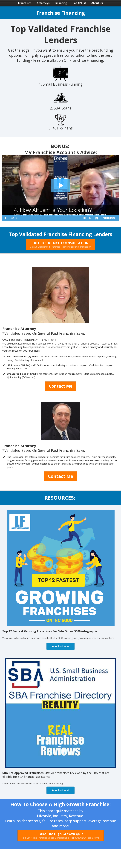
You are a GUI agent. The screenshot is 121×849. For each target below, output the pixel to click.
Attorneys (43, 3)
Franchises (24, 3)
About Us (97, 3)
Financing (61, 3)
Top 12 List (79, 3)
